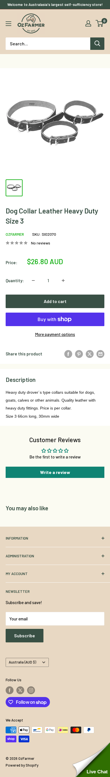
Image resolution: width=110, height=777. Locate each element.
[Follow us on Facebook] (10, 690)
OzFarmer (15, 234)
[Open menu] (8, 23)
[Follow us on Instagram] (31, 690)
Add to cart (55, 301)
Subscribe (24, 635)
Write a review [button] (55, 472)
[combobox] (48, 43)
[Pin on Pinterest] (79, 353)
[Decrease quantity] (33, 280)
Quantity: (15, 280)
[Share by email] (100, 353)
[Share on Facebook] (68, 353)
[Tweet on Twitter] (90, 353)
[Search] (97, 43)
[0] (99, 23)
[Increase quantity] (63, 280)
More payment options (55, 334)
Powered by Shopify (22, 765)
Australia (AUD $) (22, 662)
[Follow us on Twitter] (20, 690)
